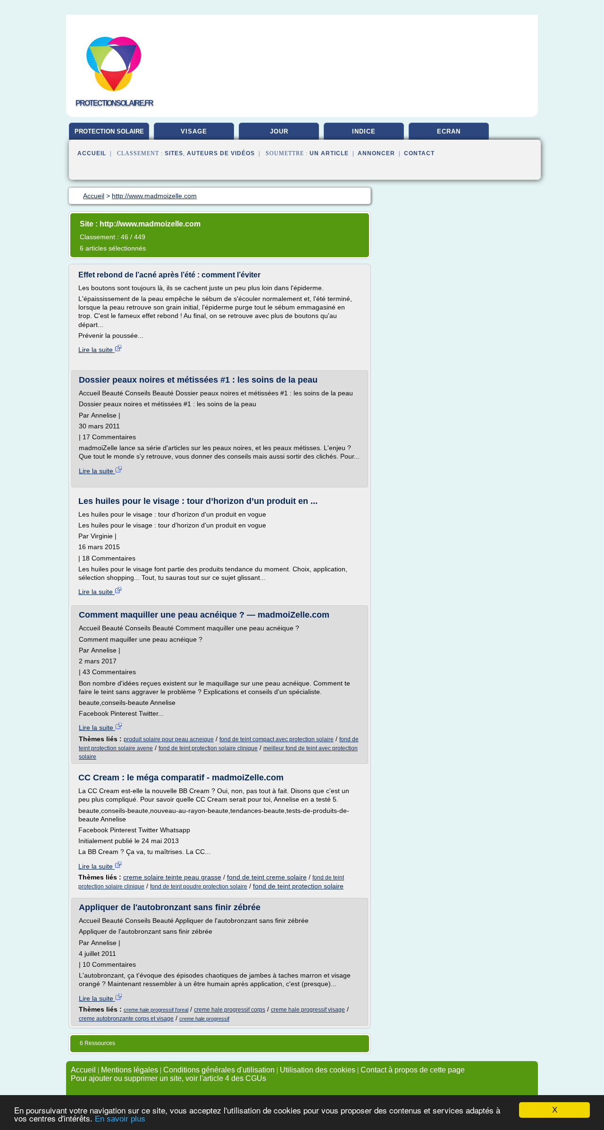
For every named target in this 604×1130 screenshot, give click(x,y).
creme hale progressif (204, 1018)
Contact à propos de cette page (413, 1070)
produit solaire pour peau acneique (169, 739)
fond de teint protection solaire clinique (208, 748)
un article (329, 153)
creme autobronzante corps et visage (126, 1018)
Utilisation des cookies (317, 1070)
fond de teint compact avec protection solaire (276, 739)
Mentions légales (129, 1070)
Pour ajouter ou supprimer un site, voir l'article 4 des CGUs (168, 1078)
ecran (449, 131)
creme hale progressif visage (308, 1009)
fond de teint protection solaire (298, 886)
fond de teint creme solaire (267, 877)
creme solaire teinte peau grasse (172, 877)
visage (194, 131)
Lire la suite (96, 349)
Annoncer (376, 153)
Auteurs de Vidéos (221, 153)
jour (279, 131)
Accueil (91, 153)
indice (364, 131)
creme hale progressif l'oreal (156, 1010)
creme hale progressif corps (229, 1009)
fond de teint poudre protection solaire (198, 886)
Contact (419, 153)
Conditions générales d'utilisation (219, 1070)
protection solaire (109, 131)
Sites (174, 153)
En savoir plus (120, 1118)
